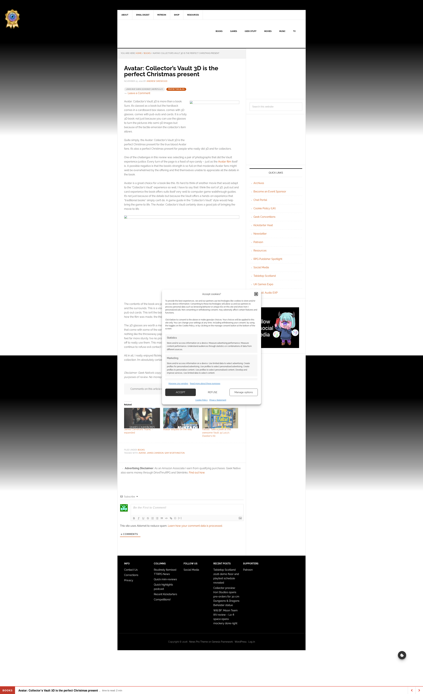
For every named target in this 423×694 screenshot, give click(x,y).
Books (141, 450)
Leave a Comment (139, 93)
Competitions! (162, 599)
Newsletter (260, 233)
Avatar (142, 453)
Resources (260, 250)
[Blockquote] (161, 518)
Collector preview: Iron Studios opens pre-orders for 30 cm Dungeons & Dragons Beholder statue (226, 596)
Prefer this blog (176, 89)
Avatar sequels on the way (177, 429)
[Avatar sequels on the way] (181, 418)
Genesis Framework (222, 641)
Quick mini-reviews (165, 579)
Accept (180, 392)
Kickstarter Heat (263, 225)
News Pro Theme (198, 641)
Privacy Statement (217, 400)
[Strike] (148, 518)
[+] (180, 518)
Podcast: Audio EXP (265, 292)
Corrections (131, 575)
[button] (256, 294)
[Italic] (138, 518)
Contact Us (131, 569)
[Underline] (143, 518)
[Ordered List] (152, 518)
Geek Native (145, 33)
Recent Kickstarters (166, 594)
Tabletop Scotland (264, 275)
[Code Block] (166, 518)
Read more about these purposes (205, 383)
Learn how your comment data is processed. (195, 525)
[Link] (171, 518)
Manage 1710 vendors (178, 383)
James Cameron (155, 453)
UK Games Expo (263, 284)
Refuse (212, 392)
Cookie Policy (201, 400)
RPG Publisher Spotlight (267, 259)
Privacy (128, 580)
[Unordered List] (157, 518)
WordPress (241, 641)
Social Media (261, 267)
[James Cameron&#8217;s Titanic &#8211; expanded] (142, 418)
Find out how (197, 472)
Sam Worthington (175, 453)
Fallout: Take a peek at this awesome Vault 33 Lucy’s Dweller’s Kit (216, 432)
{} (175, 518)
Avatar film (224, 161)
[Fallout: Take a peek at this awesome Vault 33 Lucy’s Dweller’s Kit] (220, 418)
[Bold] (134, 518)
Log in (251, 641)
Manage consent (402, 655)
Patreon (258, 242)
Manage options (243, 392)
